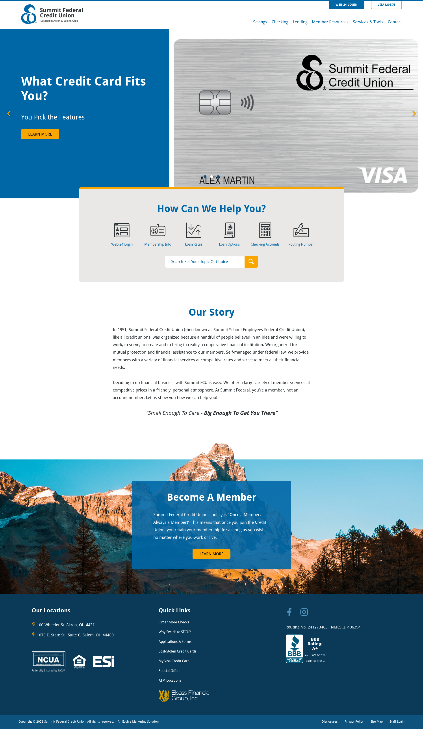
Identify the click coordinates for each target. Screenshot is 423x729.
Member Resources (330, 21)
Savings (260, 21)
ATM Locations (170, 680)
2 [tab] (211, 177)
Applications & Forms (175, 642)
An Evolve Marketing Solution (138, 721)
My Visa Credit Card (174, 661)
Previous (8, 113)
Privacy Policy (354, 721)
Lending (300, 21)
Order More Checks (174, 622)
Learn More (40, 134)
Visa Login (386, 5)
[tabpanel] (211, 113)
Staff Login (397, 721)
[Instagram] (304, 613)
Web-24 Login (347, 5)
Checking (280, 21)
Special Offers (169, 671)
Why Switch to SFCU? (175, 632)
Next (414, 113)
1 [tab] (205, 177)
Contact (395, 21)
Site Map (377, 721)
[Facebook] (289, 613)
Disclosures (330, 721)
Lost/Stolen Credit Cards (177, 651)
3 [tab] (218, 177)
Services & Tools (368, 21)
